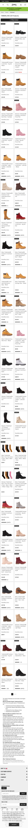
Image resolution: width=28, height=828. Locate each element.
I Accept (14, 824)
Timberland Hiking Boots (17, 760)
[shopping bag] (25, 5)
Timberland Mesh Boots (15, 761)
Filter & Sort (14, 20)
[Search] (7, 5)
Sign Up (4, 788)
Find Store (23, 804)
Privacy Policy (7, 817)
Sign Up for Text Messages (7, 791)
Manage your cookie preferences (13, 813)
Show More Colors (5, 43)
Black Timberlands (6, 761)
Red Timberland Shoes (7, 760)
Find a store (4, 802)
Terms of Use (20, 797)
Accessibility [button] (23, 1)
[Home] (14, 5)
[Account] (21, 4)
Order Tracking (5, 1)
